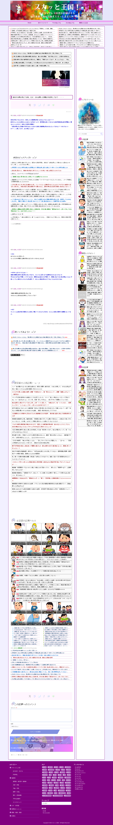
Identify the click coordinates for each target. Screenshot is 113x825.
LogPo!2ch (78, 767)
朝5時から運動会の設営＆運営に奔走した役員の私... (25, 644)
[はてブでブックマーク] (48, 105)
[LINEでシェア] (53, 105)
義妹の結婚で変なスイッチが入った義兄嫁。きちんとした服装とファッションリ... (32, 34)
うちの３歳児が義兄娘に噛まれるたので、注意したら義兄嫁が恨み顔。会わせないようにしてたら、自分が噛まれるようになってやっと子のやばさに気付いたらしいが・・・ (41, 425)
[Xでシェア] (30, 105)
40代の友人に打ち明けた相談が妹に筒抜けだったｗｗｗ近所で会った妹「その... (79, 38)
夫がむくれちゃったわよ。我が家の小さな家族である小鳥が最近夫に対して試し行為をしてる (38, 53)
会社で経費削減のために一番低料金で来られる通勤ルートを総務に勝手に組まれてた (34, 664)
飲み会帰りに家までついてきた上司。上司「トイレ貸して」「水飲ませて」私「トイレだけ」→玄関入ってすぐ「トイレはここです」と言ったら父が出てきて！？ (41, 404)
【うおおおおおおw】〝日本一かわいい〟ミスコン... (25, 629)
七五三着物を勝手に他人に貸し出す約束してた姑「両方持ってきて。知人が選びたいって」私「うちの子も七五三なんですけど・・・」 (41, 431)
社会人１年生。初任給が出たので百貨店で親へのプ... (56, 635)
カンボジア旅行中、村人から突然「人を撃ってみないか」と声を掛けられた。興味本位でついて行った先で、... (41, 669)
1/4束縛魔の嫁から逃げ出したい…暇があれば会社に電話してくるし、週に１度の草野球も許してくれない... (40, 671)
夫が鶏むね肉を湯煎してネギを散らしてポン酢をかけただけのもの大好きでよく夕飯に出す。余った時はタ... (42, 62)
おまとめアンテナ (80, 770)
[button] (101, 134)
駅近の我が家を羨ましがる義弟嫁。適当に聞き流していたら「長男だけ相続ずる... (32, 38)
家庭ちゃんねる (79, 788)
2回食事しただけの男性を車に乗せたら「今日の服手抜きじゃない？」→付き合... (32, 36)
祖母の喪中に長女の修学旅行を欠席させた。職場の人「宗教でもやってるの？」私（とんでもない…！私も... (42, 59)
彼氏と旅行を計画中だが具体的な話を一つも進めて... (56, 644)
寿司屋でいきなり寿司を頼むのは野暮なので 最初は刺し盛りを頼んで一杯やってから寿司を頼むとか (40, 167)
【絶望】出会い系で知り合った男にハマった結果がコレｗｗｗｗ (30, 176)
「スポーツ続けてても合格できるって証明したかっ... (26, 635)
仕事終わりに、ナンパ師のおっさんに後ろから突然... (26, 640)
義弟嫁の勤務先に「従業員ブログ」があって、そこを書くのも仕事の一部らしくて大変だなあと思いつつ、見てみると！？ (41, 474)
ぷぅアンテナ (79, 779)
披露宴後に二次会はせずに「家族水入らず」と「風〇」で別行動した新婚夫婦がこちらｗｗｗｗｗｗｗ (41, 479)
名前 (12, 723)
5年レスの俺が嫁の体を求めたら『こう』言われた (25, 662)
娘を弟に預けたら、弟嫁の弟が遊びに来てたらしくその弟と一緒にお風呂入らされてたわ (36, 170)
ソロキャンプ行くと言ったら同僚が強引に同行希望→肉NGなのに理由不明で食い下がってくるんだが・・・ (41, 463)
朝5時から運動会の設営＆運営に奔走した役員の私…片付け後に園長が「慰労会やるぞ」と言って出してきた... (40, 676)
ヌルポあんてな (79, 785)
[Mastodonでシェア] (34, 105)
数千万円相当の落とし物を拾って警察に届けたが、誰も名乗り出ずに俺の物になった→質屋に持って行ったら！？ (41, 447)
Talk (45, 810)
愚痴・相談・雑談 (16, 354)
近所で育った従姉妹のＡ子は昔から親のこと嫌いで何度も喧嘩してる (31, 65)
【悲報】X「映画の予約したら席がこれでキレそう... (56, 636)
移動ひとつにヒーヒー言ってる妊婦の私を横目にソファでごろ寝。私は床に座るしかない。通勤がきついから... (41, 667)
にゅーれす (78, 778)
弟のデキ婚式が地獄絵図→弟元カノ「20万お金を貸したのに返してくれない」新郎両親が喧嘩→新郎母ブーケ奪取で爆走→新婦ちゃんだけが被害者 (41, 452)
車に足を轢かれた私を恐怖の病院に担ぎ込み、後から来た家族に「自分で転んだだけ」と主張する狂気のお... (42, 56)
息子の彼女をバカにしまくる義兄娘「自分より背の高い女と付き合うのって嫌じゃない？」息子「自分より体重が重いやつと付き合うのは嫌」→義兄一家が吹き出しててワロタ (41, 409)
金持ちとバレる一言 (16, 44)
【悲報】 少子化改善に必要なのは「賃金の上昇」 (24, 30)
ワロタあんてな (79, 787)
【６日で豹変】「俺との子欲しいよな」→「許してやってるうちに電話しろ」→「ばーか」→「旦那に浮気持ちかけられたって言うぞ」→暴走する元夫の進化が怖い (41, 442)
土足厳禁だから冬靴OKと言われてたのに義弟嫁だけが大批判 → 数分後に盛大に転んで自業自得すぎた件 (41, 415)
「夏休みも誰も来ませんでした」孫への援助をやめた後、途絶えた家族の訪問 (31, 42)
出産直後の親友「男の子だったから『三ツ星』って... (26, 642)
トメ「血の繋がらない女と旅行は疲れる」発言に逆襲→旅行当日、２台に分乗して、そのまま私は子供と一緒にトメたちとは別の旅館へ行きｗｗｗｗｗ (41, 388)
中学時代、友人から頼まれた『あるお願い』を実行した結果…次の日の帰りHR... (32, 32)
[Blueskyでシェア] (39, 105)
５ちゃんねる (47, 812)
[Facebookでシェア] (44, 105)
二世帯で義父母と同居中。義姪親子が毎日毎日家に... (56, 640)
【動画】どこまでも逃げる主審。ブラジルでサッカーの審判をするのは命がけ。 (80, 44)
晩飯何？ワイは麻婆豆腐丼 (20, 636)
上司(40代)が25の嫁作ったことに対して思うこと (24, 650)
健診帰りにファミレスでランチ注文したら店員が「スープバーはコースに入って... (80, 36)
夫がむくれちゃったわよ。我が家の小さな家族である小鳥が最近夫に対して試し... (80, 28)
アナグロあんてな (80, 781)
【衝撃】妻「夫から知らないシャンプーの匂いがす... (26, 631)
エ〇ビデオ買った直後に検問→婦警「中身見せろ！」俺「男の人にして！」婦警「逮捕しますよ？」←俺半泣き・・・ (41, 393)
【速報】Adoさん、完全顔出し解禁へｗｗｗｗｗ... (56, 638)
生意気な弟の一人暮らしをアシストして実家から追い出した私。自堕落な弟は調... (32, 40)
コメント (14, 707)
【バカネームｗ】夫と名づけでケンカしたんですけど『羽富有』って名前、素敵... (32, 28)
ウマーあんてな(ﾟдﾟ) (80, 783)
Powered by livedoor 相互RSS (19, 68)
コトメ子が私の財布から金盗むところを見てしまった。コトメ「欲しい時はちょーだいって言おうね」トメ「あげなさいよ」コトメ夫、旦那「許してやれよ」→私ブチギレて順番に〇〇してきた (41, 399)
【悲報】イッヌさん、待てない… (20, 660)
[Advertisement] (27, 81)
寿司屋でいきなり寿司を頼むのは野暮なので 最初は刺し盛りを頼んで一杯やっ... (80, 30)
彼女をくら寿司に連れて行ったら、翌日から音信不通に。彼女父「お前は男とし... (32, 47)
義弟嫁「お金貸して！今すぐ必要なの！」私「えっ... (56, 646)
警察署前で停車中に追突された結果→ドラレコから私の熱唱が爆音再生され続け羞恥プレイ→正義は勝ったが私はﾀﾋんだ (41, 485)
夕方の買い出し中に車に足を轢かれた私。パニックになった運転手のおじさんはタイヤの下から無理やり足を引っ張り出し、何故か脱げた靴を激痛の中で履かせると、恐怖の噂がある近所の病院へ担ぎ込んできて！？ (41, 342)
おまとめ (78, 768)
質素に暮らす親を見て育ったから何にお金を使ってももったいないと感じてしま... (80, 40)
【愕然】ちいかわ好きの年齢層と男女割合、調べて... (56, 628)
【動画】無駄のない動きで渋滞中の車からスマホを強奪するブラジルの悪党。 (79, 47)
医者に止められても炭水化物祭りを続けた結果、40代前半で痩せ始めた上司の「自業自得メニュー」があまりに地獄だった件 (41, 490)
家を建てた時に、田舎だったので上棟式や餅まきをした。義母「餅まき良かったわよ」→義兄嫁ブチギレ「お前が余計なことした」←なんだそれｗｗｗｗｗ (41, 436)
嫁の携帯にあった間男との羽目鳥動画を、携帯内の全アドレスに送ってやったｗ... (80, 34)
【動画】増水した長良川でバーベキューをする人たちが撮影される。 (77, 42)
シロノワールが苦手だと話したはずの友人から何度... (56, 642)
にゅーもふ (78, 776)
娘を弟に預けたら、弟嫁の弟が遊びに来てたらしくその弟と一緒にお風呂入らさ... (80, 32)
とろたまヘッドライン (81, 772)
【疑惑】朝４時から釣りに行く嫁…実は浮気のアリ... (56, 631)
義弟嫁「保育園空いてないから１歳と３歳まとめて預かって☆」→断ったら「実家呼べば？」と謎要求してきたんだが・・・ (41, 469)
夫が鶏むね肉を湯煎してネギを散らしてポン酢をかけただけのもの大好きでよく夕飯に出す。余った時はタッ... (41, 679)
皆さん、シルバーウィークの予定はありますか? (25, 173)
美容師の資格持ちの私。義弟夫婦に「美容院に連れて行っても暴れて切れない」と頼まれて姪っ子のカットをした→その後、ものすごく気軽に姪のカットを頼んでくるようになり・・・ (41, 420)
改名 (24, 354)
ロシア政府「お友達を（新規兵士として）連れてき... (26, 633)
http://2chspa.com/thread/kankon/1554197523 (59, 323)
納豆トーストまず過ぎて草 (20, 646)
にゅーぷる (78, 774)
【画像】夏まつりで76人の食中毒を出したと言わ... (25, 628)
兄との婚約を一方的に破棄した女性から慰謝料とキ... (56, 629)
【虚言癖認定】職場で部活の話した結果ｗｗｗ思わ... (56, 633)
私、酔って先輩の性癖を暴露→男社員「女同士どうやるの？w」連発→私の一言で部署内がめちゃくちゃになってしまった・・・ (41, 458)
